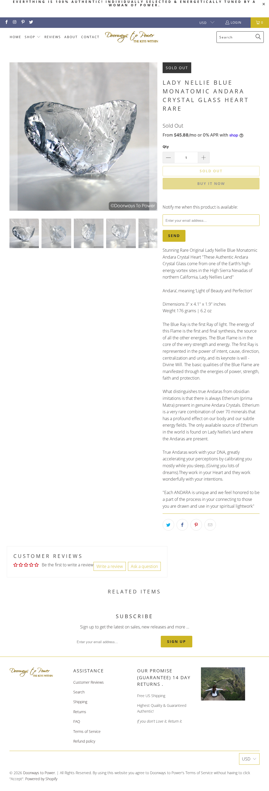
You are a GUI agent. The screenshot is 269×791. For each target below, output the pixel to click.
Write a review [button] (109, 566)
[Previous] (13, 136)
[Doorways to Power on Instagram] (14, 22)
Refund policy (84, 741)
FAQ (76, 721)
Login (236, 22)
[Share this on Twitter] (168, 525)
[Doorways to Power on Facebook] (6, 22)
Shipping (80, 701)
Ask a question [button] (144, 566)
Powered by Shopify (41, 778)
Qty (166, 146)
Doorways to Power (39, 772)
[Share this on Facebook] (182, 525)
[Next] (153, 136)
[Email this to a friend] (210, 525)
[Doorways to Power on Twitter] (31, 22)
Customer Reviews (88, 682)
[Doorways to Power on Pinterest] (22, 22)
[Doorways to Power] (132, 37)
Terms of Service (87, 731)
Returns (79, 711)
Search (79, 691)
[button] (33, 37)
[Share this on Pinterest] (196, 525)
